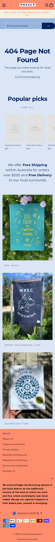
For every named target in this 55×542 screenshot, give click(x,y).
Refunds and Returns (14, 454)
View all (27, 107)
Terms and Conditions (15, 465)
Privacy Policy (10, 449)
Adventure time (16, 424)
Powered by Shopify (27, 539)
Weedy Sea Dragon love (23, 345)
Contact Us (8, 471)
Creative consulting (13, 444)
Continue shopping (27, 76)
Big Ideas (12, 265)
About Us (7, 438)
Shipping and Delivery (15, 460)
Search (6, 433)
